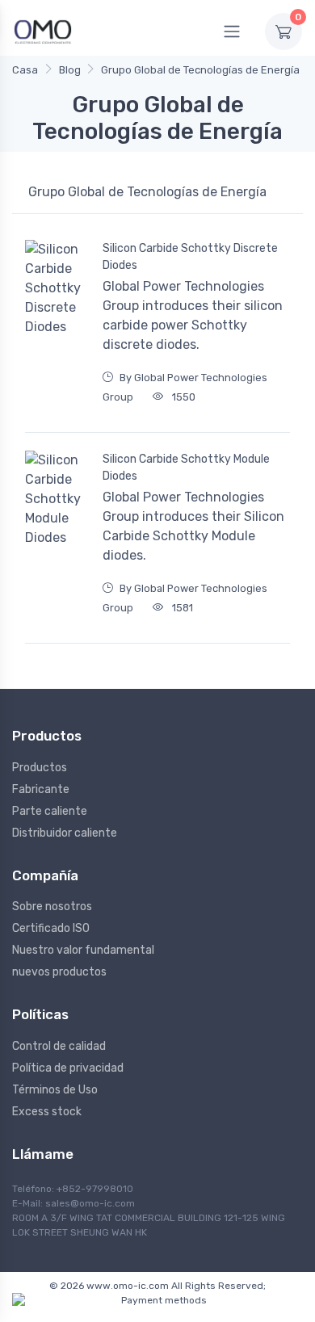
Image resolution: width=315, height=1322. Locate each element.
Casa (25, 70)
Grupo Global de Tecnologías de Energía (200, 70)
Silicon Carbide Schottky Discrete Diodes (190, 256)
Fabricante (40, 789)
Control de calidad (59, 1046)
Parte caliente (49, 811)
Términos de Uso (55, 1090)
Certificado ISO (51, 928)
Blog (70, 70)
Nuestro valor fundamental (83, 950)
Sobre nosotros (52, 906)
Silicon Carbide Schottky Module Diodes (186, 467)
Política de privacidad (68, 1068)
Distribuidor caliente (64, 833)
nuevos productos (59, 972)
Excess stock (47, 1111)
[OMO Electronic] (43, 31)
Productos (39, 767)
